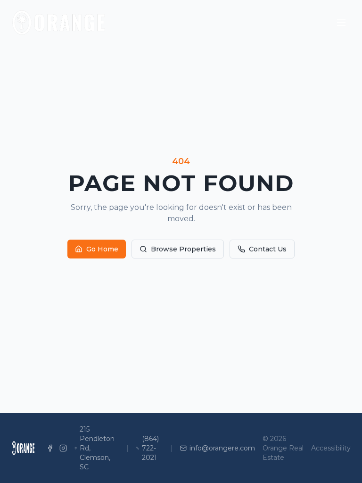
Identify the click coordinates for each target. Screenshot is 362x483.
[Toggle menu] (341, 22)
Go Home (102, 249)
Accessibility (331, 448)
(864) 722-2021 (150, 448)
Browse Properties (183, 249)
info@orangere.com (222, 448)
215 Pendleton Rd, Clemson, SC (97, 448)
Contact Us (268, 249)
